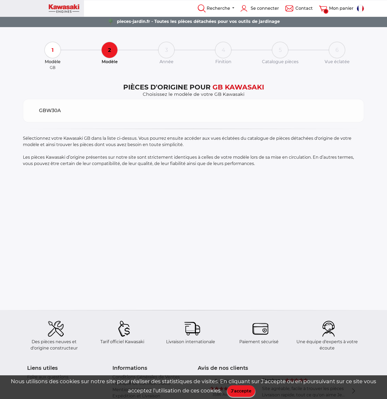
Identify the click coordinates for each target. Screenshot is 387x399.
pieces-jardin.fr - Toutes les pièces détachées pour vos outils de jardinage (198, 21)
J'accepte (241, 390)
